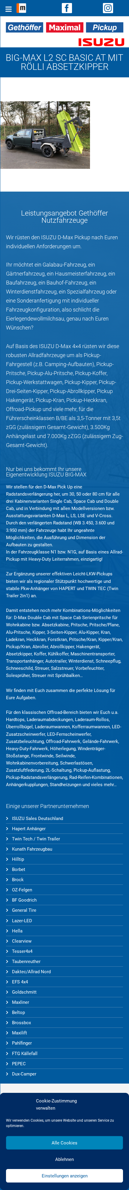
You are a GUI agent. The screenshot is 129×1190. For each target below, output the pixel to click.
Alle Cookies (64, 1143)
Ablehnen (64, 1159)
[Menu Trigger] (9, 9)
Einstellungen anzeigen (65, 1176)
